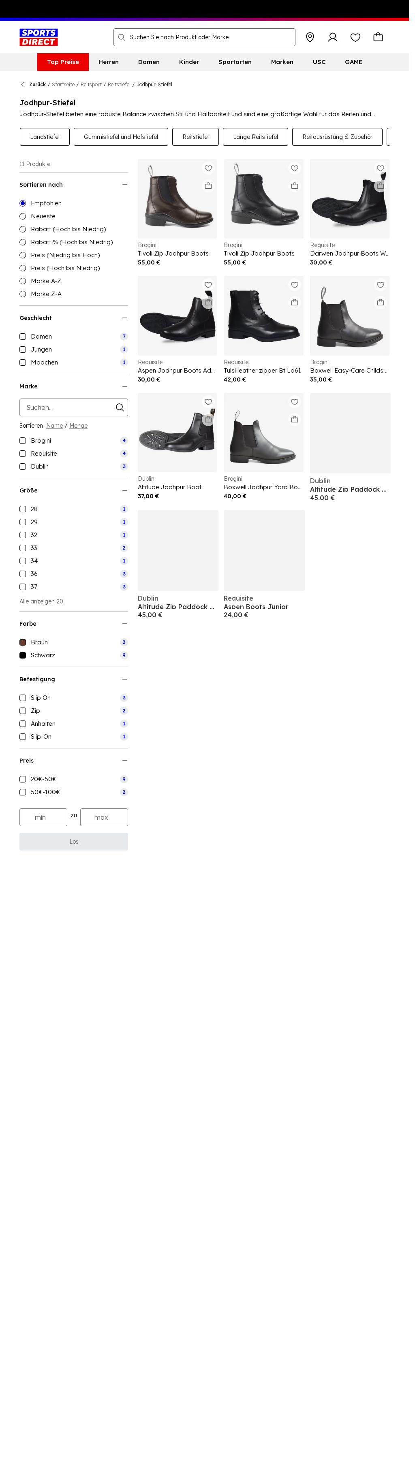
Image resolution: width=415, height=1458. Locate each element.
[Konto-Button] (332, 37)
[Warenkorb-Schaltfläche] (378, 37)
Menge (78, 425)
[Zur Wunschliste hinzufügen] (208, 168)
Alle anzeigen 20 (41, 601)
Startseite (63, 84)
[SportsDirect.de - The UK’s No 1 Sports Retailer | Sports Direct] (38, 37)
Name (54, 425)
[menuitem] (63, 62)
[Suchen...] (121, 37)
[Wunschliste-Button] (355, 37)
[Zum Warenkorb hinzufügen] (208, 186)
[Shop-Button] (310, 37)
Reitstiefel (119, 84)
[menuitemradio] (73, 203)
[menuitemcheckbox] (73, 336)
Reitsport (91, 84)
